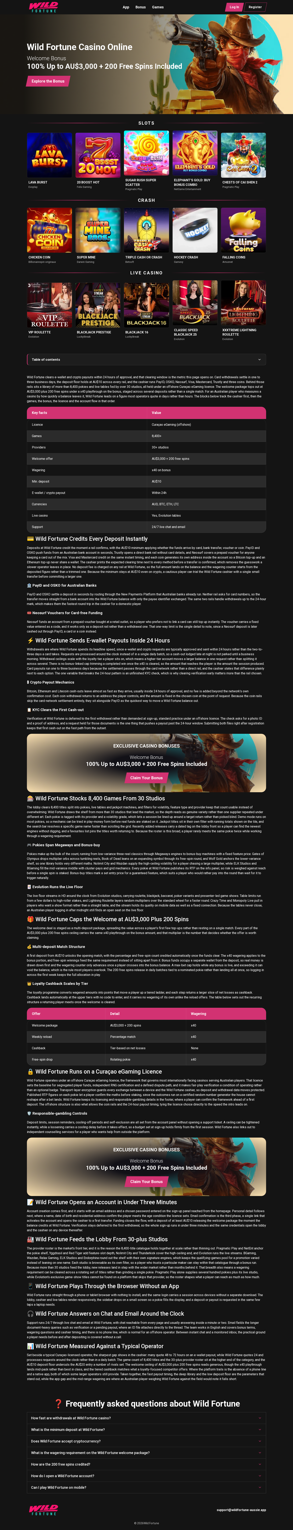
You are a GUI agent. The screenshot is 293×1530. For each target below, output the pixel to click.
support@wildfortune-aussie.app (241, 1510)
